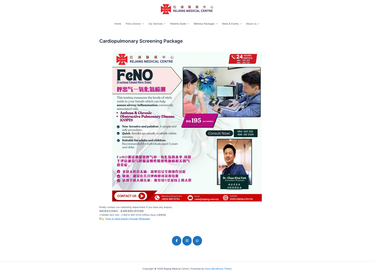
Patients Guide (178, 23)
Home (118, 23)
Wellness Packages (204, 23)
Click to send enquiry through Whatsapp (127, 218)
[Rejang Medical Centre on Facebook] (176, 241)
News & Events (230, 23)
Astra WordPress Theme (218, 268)
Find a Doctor (133, 23)
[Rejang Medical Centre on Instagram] (187, 241)
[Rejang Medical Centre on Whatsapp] (197, 241)
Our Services (156, 23)
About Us (251, 23)
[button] (142, 24)
